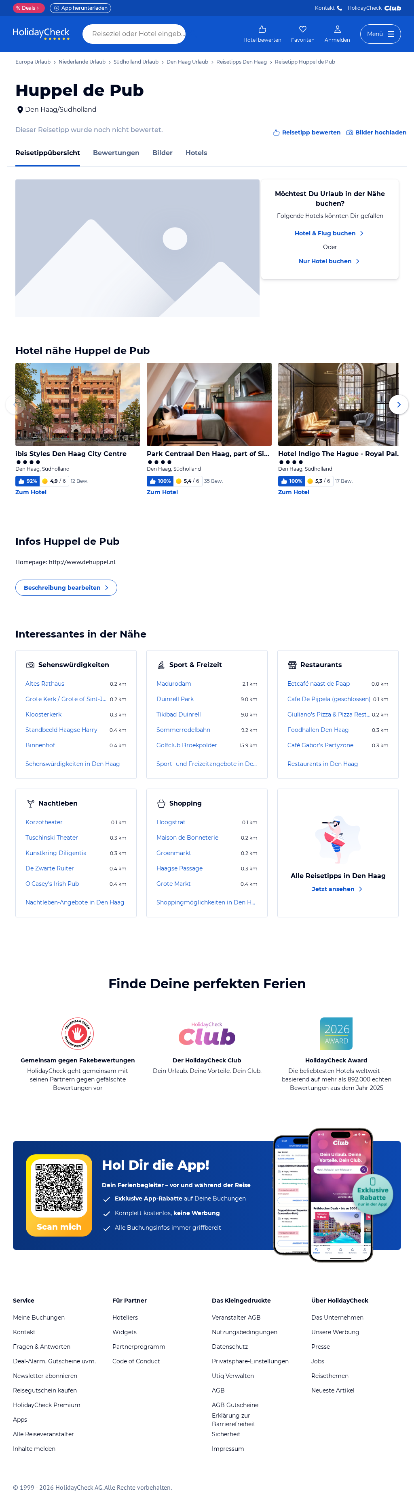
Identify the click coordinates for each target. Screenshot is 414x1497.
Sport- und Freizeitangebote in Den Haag (207, 764)
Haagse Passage (179, 868)
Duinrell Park (175, 699)
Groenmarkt (173, 853)
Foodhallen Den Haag (318, 730)
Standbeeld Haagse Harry (61, 730)
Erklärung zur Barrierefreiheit (234, 1420)
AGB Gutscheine (235, 1405)
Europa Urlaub (33, 62)
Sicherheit (226, 1434)
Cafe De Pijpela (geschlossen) (329, 699)
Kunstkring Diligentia (56, 853)
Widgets (124, 1332)
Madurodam (173, 683)
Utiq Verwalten (233, 1376)
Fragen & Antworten (41, 1346)
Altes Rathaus (44, 683)
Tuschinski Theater (51, 837)
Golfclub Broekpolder (186, 745)
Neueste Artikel (333, 1390)
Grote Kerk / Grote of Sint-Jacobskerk (66, 699)
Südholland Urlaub (136, 62)
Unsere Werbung (335, 1332)
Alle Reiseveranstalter (43, 1434)
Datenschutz (230, 1346)
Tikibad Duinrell (178, 714)
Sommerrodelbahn (183, 730)
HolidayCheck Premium (46, 1405)
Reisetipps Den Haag (241, 62)
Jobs (317, 1361)
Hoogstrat (171, 822)
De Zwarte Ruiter (49, 868)
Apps (20, 1419)
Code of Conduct (136, 1361)
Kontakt (325, 8)
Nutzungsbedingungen (244, 1332)
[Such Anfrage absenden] (193, 34)
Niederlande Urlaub (82, 62)
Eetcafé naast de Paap (318, 683)
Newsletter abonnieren (45, 1376)
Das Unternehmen (337, 1317)
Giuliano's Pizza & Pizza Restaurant (328, 714)
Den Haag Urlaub (187, 62)
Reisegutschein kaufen (45, 1390)
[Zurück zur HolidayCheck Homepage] (41, 34)
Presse (320, 1346)
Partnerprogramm (138, 1346)
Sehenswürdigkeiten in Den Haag (72, 764)
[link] (262, 34)
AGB (218, 1390)
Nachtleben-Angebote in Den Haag (75, 902)
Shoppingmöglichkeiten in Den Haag (207, 902)
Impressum (228, 1448)
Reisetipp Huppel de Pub (305, 62)
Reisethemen (330, 1376)
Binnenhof (40, 745)
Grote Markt (173, 883)
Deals (25, 8)
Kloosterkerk (43, 714)
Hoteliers (125, 1317)
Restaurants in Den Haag (322, 764)
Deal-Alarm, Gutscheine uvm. (54, 1361)
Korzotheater (44, 822)
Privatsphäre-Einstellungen (250, 1361)
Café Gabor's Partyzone (320, 745)
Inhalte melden (34, 1448)
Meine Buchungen (39, 1317)
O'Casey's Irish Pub (52, 883)
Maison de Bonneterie (187, 837)
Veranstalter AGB (236, 1317)
